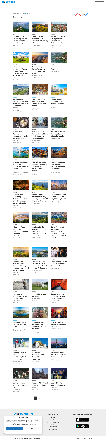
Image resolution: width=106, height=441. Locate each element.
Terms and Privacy (26, 431)
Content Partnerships (53, 422)
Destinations (21, 13)
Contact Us (53, 424)
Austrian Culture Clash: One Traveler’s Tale (21, 385)
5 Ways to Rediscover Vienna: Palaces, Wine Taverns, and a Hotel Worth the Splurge (20, 71)
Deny (32, 428)
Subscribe (100, 3)
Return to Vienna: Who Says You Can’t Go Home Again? (58, 355)
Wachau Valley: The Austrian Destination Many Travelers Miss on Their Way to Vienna (20, 103)
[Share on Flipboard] (79, 14)
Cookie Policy (19, 431)
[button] (40, 417)
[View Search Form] (92, 3)
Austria (15, 34)
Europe (28, 13)
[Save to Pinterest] (76, 14)
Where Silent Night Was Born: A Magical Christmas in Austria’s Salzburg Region (39, 166)
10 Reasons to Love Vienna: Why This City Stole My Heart (58, 197)
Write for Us (79, 438)
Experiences (53, 429)
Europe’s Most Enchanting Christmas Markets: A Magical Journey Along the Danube (20, 199)
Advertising (52, 419)
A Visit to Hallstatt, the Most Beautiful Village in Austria (58, 134)
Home (14, 13)
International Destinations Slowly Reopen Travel (20, 296)
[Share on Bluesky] (86, 14)
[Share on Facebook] (73, 14)
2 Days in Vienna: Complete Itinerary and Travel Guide (58, 101)
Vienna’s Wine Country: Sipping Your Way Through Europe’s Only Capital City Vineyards (21, 266)
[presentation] (21, 27)
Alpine (52, 129)
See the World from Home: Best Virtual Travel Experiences (58, 296)
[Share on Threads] (83, 14)
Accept (14, 428)
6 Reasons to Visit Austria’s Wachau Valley (19, 324)
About (53, 417)
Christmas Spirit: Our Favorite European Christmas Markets (59, 264)
